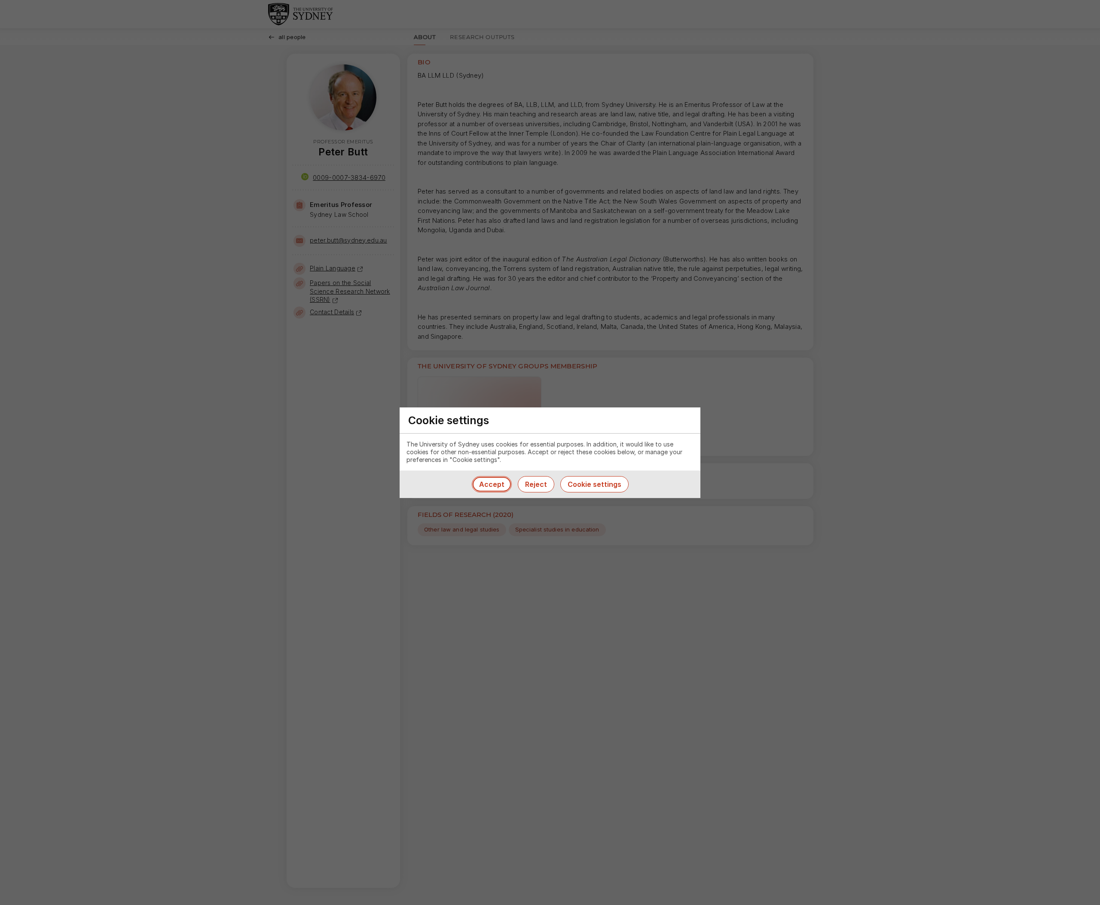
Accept (491, 484)
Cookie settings (594, 484)
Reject (536, 484)
